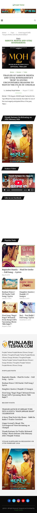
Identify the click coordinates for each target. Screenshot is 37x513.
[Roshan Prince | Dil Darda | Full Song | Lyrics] (9, 284)
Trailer (25, 72)
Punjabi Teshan (18, 510)
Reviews (19, 72)
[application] (18, 183)
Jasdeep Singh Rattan (13, 90)
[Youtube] (23, 500)
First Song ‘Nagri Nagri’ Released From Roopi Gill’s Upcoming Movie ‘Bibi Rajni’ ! (9, 319)
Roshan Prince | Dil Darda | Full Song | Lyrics (8, 294)
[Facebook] (9, 500)
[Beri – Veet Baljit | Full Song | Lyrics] (27, 307)
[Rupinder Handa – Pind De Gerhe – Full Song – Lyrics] (18, 256)
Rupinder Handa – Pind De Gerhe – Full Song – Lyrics (17, 270)
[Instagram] (18, 500)
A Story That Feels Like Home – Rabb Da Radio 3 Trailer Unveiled (18, 418)
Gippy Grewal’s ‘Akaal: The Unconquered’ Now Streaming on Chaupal (16, 425)
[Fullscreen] (32, 190)
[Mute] (29, 190)
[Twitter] (14, 500)
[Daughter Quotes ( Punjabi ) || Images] (27, 284)
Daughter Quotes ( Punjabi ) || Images (27, 294)
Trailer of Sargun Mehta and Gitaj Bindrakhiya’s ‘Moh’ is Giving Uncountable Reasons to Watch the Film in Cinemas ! (18, 81)
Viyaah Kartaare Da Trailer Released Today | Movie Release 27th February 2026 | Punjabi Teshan (17, 433)
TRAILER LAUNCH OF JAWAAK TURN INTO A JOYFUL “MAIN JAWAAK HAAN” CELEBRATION (18, 411)
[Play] (5, 190)
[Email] (27, 500)
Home (4, 33)
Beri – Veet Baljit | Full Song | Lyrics (27, 316)
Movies (12, 72)
